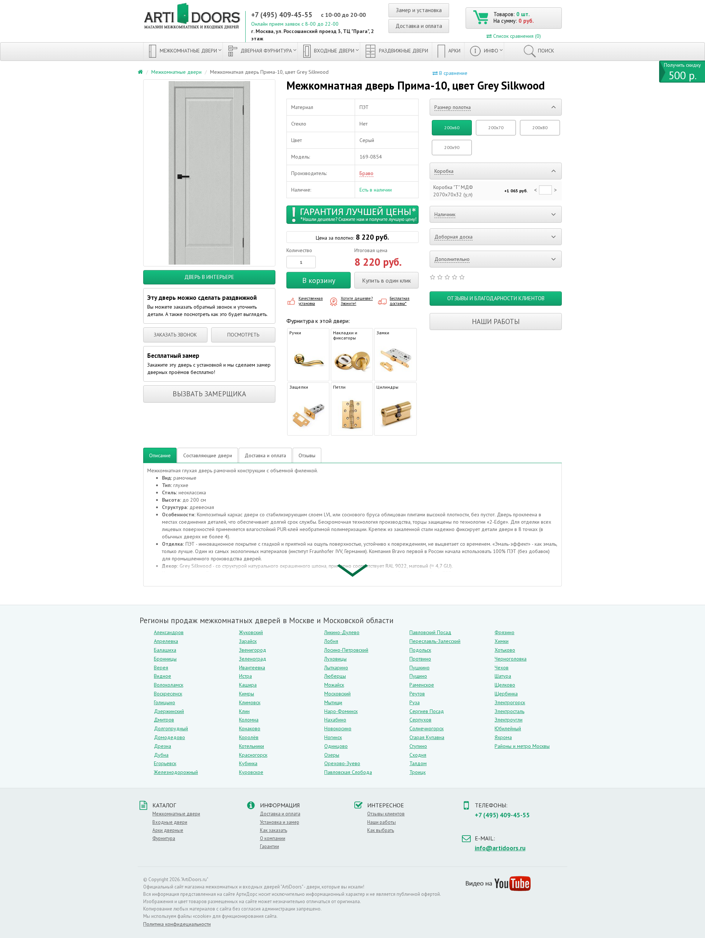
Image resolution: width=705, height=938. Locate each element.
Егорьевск (165, 763)
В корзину (318, 280)
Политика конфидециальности (177, 924)
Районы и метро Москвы (522, 746)
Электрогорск (510, 702)
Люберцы (335, 676)
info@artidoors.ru (500, 848)
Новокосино (337, 728)
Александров (169, 632)
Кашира (248, 684)
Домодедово (169, 737)
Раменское (421, 684)
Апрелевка (166, 641)
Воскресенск (168, 693)
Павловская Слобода (348, 772)
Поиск (546, 50)
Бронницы (165, 658)
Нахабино (335, 719)
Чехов (502, 667)
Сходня (417, 755)
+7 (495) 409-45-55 (281, 14)
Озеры (331, 755)
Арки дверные (167, 830)
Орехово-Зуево (342, 763)
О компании (272, 838)
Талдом (418, 763)
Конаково (249, 728)
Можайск (334, 684)
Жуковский (251, 632)
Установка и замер (279, 822)
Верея (161, 667)
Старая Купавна (426, 737)
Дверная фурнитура (265, 50)
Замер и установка (419, 10)
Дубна (161, 755)
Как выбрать (380, 830)
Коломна (248, 719)
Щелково (505, 684)
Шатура (503, 676)
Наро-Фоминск (341, 711)
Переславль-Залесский (434, 641)
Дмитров (164, 719)
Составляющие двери (207, 455)
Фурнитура (163, 838)
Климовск (249, 702)
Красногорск (253, 755)
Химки (502, 641)
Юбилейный (508, 728)
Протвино (420, 658)
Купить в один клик (386, 280)
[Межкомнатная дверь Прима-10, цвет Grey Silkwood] (209, 172)
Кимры (246, 693)
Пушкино (419, 667)
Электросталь (509, 711)
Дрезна (162, 746)
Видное (162, 676)
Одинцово (336, 746)
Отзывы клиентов (386, 814)
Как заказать (273, 830)
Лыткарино (336, 667)
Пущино (418, 676)
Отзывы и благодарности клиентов (496, 298)
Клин (244, 711)
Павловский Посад (430, 632)
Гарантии (269, 846)
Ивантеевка (252, 667)
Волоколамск (168, 684)
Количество (299, 250)
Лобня (331, 641)
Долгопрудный (171, 728)
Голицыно (164, 702)
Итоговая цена (370, 250)
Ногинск (333, 737)
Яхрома (503, 737)
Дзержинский (169, 711)
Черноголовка (511, 658)
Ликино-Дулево (341, 632)
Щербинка (506, 693)
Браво (366, 173)
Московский (337, 693)
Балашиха (165, 650)
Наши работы (496, 321)
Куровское (251, 772)
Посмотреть (243, 334)
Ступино (418, 746)
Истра (245, 676)
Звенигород (252, 650)
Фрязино (504, 632)
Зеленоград (252, 658)
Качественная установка (311, 301)
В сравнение (452, 73)
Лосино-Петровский (346, 650)
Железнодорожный (176, 772)
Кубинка (248, 763)
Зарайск (248, 641)
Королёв (248, 737)
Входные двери (333, 50)
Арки (453, 50)
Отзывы (307, 455)
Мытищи (333, 702)
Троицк (417, 772)
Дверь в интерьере (209, 276)
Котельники (251, 746)
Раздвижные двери (402, 50)
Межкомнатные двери (187, 50)
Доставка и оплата (418, 25)
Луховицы (335, 658)
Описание (160, 455)
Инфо (490, 50)
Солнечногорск (426, 728)
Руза (414, 702)
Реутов (417, 693)
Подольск (420, 650)
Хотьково (505, 650)
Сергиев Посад (426, 711)
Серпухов (420, 719)
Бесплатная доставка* (399, 301)
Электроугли (509, 719)
